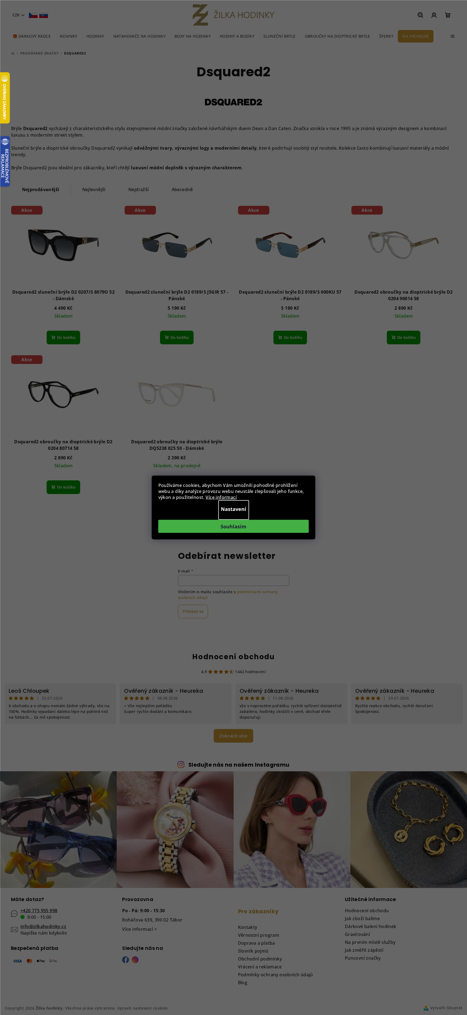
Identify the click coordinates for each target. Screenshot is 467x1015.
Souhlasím (233, 526)
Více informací (221, 497)
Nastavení (233, 509)
